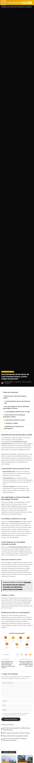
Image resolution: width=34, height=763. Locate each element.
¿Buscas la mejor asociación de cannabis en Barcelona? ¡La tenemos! (15, 739)
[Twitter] (22, 654)
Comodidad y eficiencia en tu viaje (17, 412)
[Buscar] (31, 2)
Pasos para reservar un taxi (15, 420)
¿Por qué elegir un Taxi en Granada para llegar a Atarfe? (16, 407)
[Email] (30, 654)
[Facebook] (17, 654)
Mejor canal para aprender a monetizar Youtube (16, 733)
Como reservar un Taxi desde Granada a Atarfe (14, 416)
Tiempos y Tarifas (11, 423)
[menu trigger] (3, 2)
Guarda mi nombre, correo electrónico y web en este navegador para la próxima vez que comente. (16, 714)
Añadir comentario (27, 381)
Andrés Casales (8, 381)
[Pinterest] (26, 654)
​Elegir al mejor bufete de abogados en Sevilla (15, 736)
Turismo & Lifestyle (7, 371)
